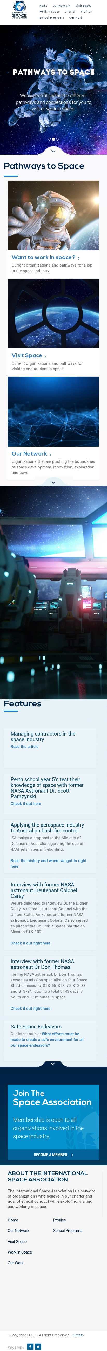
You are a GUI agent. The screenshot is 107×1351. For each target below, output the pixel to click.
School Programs (51, 17)
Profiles (86, 11)
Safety (78, 1335)
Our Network (61, 5)
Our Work (76, 17)
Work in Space (49, 11)
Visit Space (83, 5)
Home (43, 5)
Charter (70, 11)
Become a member (51, 1155)
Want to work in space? (44, 258)
